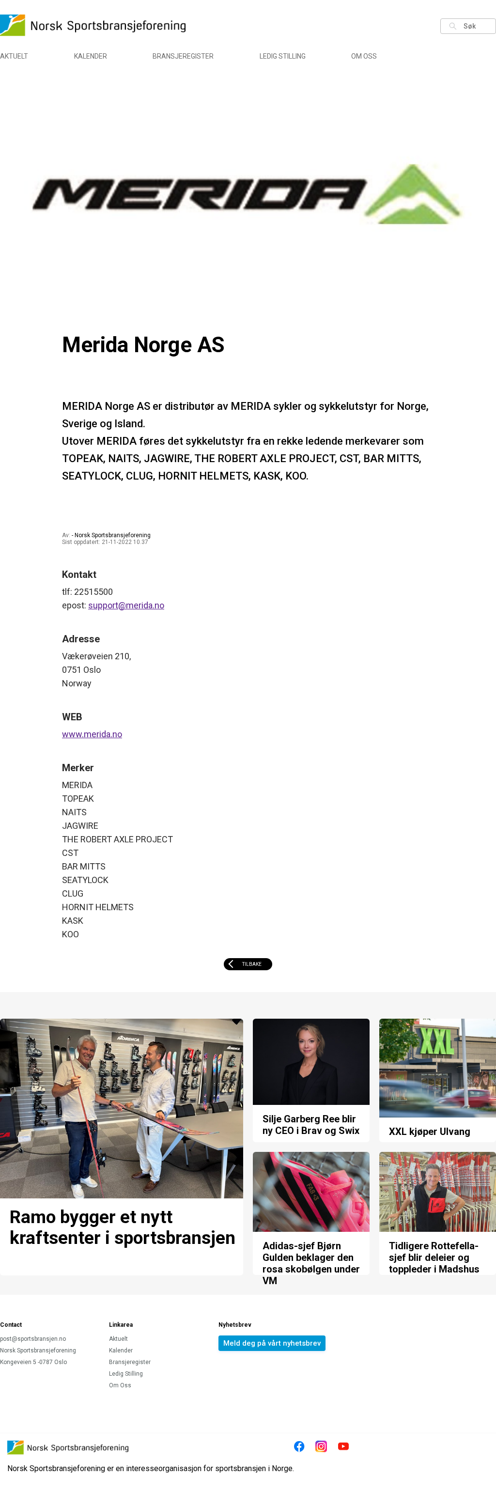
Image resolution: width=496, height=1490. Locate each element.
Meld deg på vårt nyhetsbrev (272, 1343)
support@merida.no (126, 605)
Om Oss (364, 56)
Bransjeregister (183, 56)
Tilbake (252, 964)
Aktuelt (14, 56)
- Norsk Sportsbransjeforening (111, 535)
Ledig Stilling (283, 56)
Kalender (90, 56)
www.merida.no (92, 734)
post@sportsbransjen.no (33, 1338)
